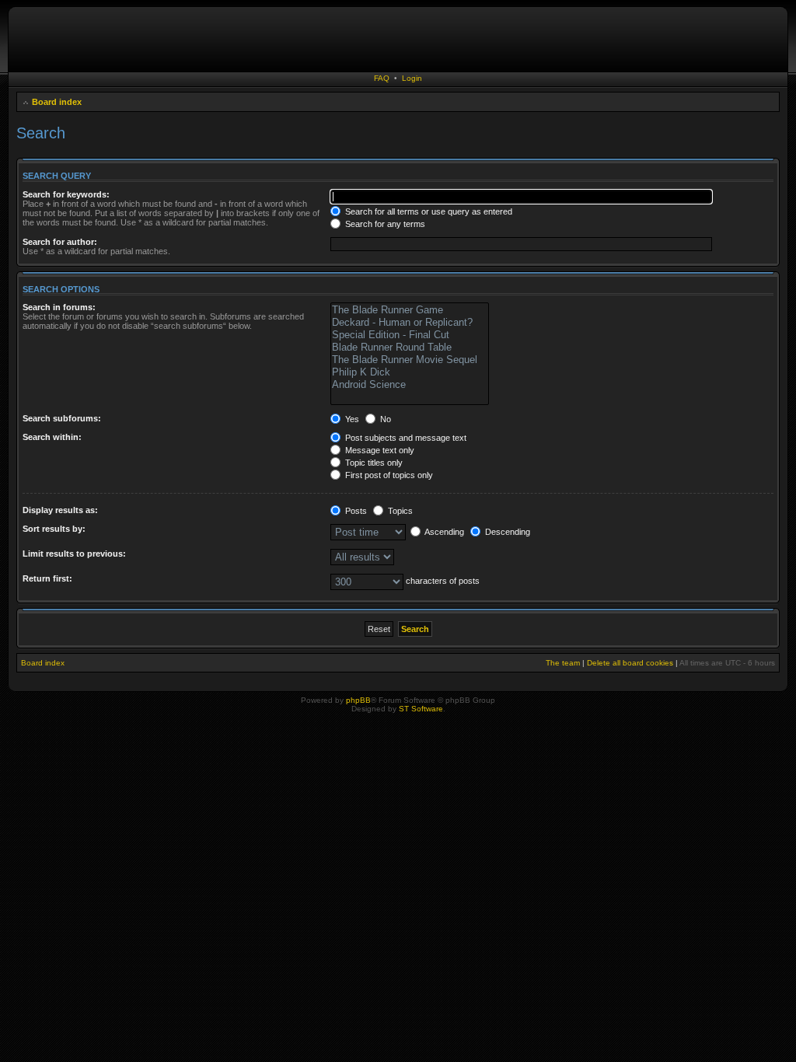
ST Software (421, 708)
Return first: (47, 578)
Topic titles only (373, 462)
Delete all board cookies (630, 663)
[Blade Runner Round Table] (409, 347)
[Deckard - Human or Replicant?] (409, 322)
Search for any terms (384, 224)
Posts (355, 510)
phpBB (358, 700)
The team (563, 663)
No (384, 419)
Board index (57, 102)
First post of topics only (388, 475)
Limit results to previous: (74, 553)
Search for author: (60, 241)
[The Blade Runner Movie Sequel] (409, 360)
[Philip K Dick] (409, 372)
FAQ (381, 78)
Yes (351, 419)
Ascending (443, 531)
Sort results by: (54, 528)
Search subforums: (62, 418)
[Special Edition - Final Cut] (409, 335)
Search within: (52, 437)
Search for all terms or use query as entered (427, 211)
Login (412, 78)
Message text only (378, 450)
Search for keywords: (66, 194)
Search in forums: (59, 307)
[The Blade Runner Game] (409, 310)
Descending (506, 531)
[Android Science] (409, 385)
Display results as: (60, 510)
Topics (399, 510)
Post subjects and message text (404, 437)
